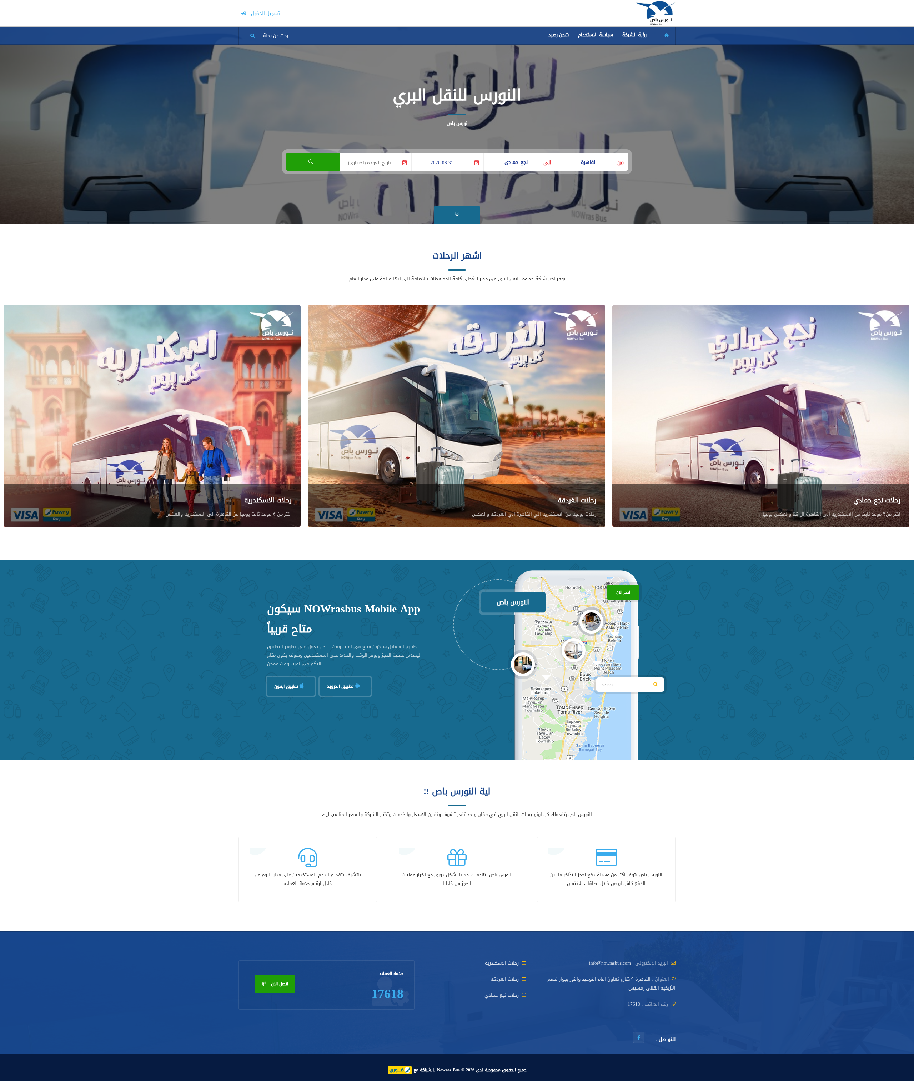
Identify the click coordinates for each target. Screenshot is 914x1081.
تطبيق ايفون (287, 686)
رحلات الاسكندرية (268, 500)
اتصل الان (279, 984)
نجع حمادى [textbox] (516, 162)
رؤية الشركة (634, 34)
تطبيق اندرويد (341, 686)
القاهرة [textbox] (589, 162)
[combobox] (592, 160)
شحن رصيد (558, 34)
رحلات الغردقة (577, 500)
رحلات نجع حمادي (876, 500)
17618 (387, 994)
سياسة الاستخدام (595, 34)
